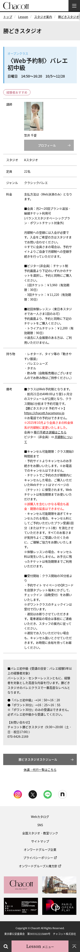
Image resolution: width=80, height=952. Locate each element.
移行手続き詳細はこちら (50, 432)
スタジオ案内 (43, 17)
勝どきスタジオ (68, 17)
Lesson (23, 17)
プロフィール (47, 145)
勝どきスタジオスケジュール (38, 759)
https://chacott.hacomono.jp (44, 413)
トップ (7, 17)
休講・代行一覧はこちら (40, 769)
